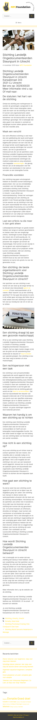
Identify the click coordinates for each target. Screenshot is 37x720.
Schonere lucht (25, 704)
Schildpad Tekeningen (16, 704)
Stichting (8, 618)
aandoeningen (19, 163)
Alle (15, 715)
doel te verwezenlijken (21, 391)
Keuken (18, 701)
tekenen (6, 706)
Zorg (11, 706)
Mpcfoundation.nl (18, 717)
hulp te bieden (26, 354)
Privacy (26, 715)
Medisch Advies (6, 704)
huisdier (5, 702)
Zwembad (15, 706)
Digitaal (5, 699)
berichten (20, 715)
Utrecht (15, 618)
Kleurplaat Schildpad (25, 701)
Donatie (8, 621)
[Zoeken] (31, 16)
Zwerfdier (20, 706)
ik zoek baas (12, 702)
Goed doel (15, 621)
